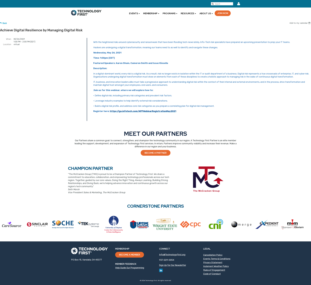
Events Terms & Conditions (216, 258)
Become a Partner (156, 152)
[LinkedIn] (161, 270)
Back (5, 23)
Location (7, 44)
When (8, 39)
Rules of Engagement (214, 270)
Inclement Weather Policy (216, 266)
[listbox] (300, 22)
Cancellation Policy (212, 255)
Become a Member (129, 254)
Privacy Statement (212, 262)
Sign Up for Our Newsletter (172, 265)
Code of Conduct (212, 273)
